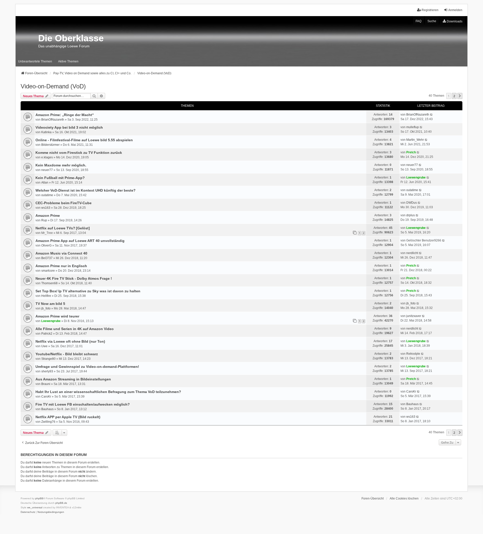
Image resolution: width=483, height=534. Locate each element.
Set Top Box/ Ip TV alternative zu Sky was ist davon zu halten (87, 291)
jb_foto (46, 308)
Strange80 (48, 359)
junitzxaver (413, 316)
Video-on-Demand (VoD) (53, 86)
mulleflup (412, 127)
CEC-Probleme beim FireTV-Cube (63, 203)
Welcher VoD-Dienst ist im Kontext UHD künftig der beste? (85, 190)
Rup (44, 220)
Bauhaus (47, 409)
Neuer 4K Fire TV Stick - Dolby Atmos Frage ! (73, 278)
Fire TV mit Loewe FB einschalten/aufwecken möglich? (82, 404)
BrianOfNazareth (52, 119)
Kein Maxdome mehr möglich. (60, 165)
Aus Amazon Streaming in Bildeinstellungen (73, 379)
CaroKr (46, 396)
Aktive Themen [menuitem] (68, 61)
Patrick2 (46, 333)
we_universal (34, 507)
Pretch (411, 152)
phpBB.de (61, 503)
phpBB (39, 498)
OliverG (46, 245)
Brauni (45, 384)
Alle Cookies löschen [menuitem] (404, 498)
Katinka (46, 132)
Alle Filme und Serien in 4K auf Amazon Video (74, 329)
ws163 (45, 207)
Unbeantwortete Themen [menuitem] (35, 61)
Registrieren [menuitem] (430, 10)
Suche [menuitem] (431, 21)
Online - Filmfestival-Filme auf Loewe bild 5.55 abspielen (84, 140)
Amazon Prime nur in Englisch (61, 266)
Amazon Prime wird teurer (57, 316)
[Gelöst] (83, 228)
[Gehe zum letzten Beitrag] (431, 114)
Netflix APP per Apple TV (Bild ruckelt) (67, 417)
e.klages (47, 157)
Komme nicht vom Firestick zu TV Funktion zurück (78, 153)
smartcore (48, 270)
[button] (459, 96)
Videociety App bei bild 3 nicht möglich (69, 127)
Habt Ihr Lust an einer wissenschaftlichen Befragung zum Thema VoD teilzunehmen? (108, 392)
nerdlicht (412, 253)
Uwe (44, 346)
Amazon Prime (47, 215)
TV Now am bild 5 (50, 304)
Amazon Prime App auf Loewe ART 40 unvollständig (80, 241)
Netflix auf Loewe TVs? (55, 228)
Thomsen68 (49, 283)
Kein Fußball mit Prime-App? (60, 178)
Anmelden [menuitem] (455, 10)
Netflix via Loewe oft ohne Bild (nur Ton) (70, 341)
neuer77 (47, 170)
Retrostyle (413, 353)
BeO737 (47, 258)
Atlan (44, 182)
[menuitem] (452, 21)
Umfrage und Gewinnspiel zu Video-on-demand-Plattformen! (87, 367)
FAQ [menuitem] (418, 21)
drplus (410, 215)
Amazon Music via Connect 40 (61, 253)
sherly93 (47, 371)
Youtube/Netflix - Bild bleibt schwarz (66, 354)
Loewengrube (416, 177)
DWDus (411, 202)
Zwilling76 (48, 421)
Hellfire (46, 296)
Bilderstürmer (50, 145)
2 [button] (454, 96)
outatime (47, 195)
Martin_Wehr (415, 139)
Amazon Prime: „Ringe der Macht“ (64, 115)
